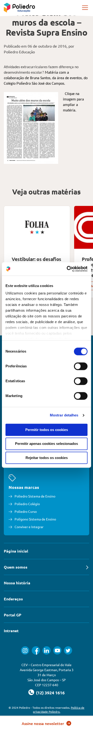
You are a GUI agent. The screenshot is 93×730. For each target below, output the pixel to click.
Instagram (25, 650)
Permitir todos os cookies (46, 430)
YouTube (57, 650)
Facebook (36, 650)
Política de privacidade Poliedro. (59, 709)
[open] (85, 7)
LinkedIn (46, 650)
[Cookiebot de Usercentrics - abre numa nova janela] (67, 269)
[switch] (81, 366)
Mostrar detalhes (64, 415)
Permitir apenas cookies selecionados (46, 444)
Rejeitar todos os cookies (47, 458)
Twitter (68, 650)
